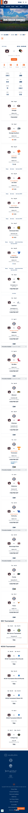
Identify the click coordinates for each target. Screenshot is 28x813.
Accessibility (14, 804)
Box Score (12, 193)
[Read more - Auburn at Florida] (14, 589)
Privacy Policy (14, 789)
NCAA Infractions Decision (14, 807)
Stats (21, 6)
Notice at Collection (14, 801)
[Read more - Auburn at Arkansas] (14, 435)
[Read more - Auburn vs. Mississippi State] (14, 558)
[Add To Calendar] (2, 38)
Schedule (8, 6)
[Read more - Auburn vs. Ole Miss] (14, 376)
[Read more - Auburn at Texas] (14, 617)
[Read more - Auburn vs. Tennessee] (14, 467)
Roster (12, 6)
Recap (7, 193)
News (17, 6)
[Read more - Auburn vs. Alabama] (14, 344)
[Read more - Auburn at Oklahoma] (14, 498)
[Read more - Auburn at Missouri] (14, 406)
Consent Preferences (14, 791)
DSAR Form (14, 796)
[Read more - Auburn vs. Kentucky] (14, 527)
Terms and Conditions (14, 794)
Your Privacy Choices (14, 799)
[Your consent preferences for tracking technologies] (2, 810)
